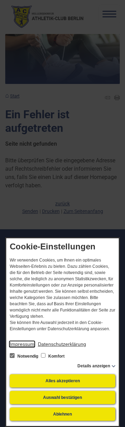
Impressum (22, 344)
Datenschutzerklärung (62, 344)
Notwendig (27, 356)
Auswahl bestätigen (62, 397)
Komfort (56, 356)
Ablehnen (62, 414)
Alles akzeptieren (62, 380)
